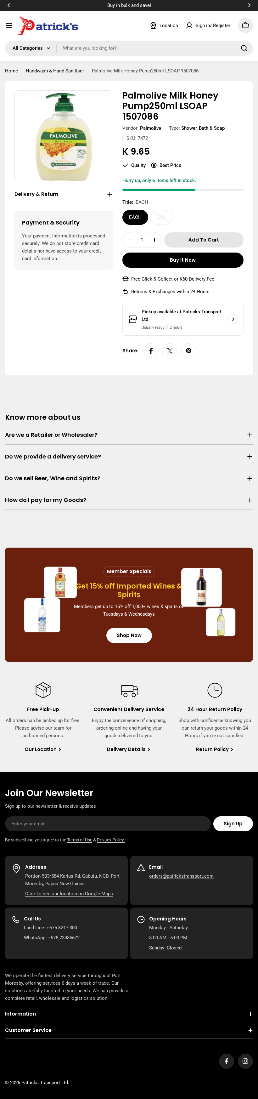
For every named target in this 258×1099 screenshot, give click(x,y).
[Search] (244, 48)
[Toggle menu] (9, 25)
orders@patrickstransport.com (181, 876)
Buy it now (183, 260)
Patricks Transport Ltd (44, 1082)
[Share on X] (169, 350)
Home (11, 71)
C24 (164, 219)
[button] (9, 5)
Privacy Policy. (111, 839)
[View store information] (233, 319)
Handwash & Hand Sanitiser (55, 71)
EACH (135, 217)
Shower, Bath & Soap (203, 128)
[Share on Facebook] (151, 350)
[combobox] (129, 48)
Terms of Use (79, 839)
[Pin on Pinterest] (188, 350)
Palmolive (150, 128)
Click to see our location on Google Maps (69, 894)
